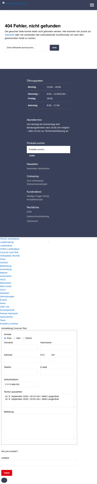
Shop (2, 259)
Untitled (5, 458)
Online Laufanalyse (9, 249)
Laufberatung (6, 242)
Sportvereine (6, 317)
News (3, 303)
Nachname (45, 342)
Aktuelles (4, 293)
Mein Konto (5, 286)
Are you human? (9, 451)
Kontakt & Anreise (9, 323)
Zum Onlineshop (35, 180)
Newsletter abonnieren (38, 168)
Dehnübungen (7, 296)
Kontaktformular (35, 199)
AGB (29, 212)
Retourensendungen (37, 184)
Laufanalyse (6, 245)
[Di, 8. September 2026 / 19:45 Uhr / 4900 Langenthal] (39, 399)
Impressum (32, 221)
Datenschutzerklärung (38, 216)
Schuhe (4, 262)
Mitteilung (9, 412)
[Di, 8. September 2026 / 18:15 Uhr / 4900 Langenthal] (39, 396)
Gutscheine (5, 276)
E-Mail (43, 367)
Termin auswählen (13, 392)
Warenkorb (5, 283)
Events (3, 300)
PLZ (42, 355)
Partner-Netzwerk (9, 313)
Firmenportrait (7, 310)
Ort (53, 355)
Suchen (32, 155)
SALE (3, 279)
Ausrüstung (5, 269)
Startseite (9, 35)
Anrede (7, 334)
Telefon (7, 367)
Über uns (4, 306)
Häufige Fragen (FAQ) (38, 196)
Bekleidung (5, 266)
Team (3, 320)
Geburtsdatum (11, 379)
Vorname (8, 342)
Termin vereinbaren (9, 239)
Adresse (8, 355)
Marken (4, 272)
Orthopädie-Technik (10, 256)
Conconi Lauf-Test (9, 252)
